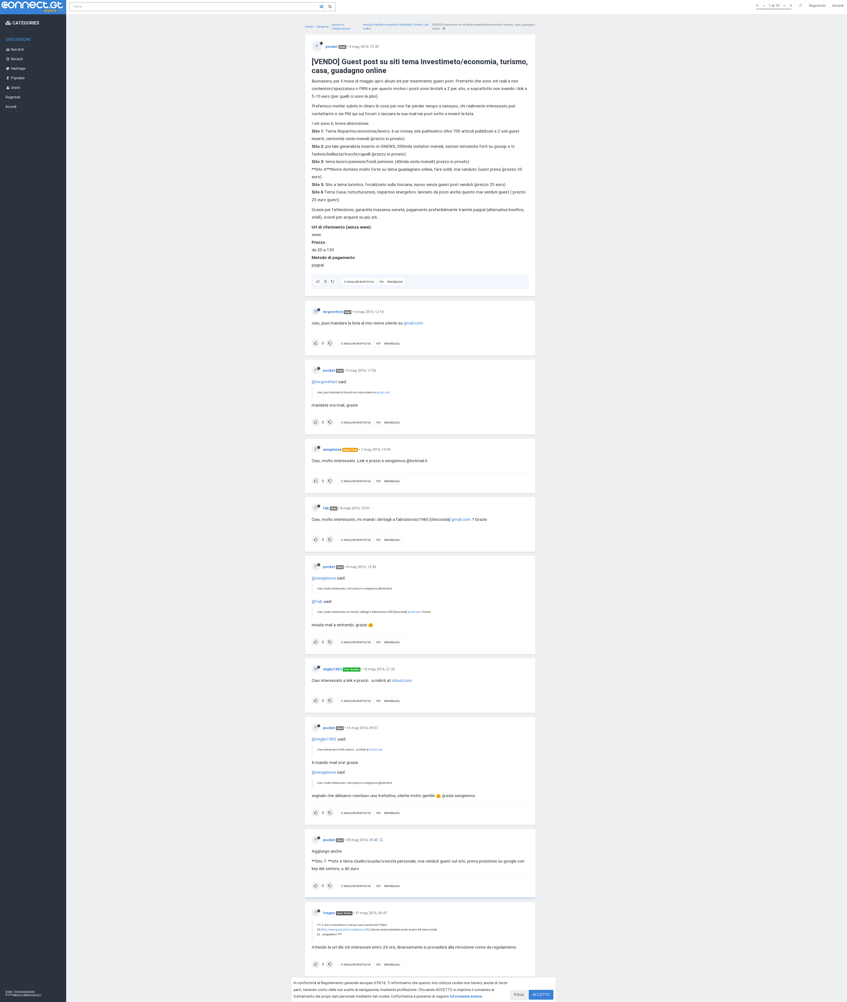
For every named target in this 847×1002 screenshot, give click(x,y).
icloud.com (402, 680)
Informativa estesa (466, 996)
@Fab (317, 601)
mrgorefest (333, 312)
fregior (329, 913)
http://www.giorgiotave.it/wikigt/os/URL (345, 929)
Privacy (9, 991)
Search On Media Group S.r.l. (27, 995)
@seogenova (324, 578)
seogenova (332, 449)
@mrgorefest (324, 381)
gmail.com (413, 323)
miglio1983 (332, 669)
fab (326, 508)
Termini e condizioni (24, 991)
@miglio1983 (324, 739)
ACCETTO (541, 994)
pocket (332, 46)
